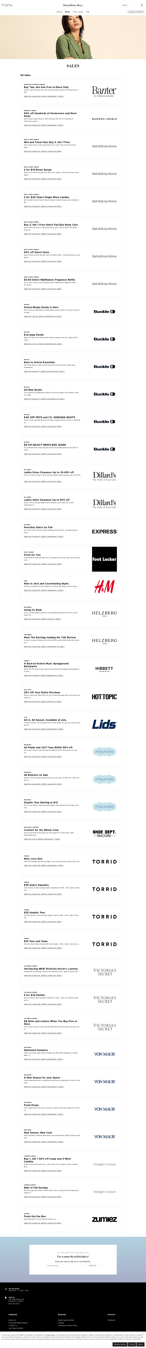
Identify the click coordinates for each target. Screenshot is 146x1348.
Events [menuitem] (59, 12)
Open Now (8, 4)
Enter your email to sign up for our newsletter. (73, 1261)
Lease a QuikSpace (136, 12)
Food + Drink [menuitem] (78, 12)
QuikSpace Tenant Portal (67, 1325)
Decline (140, 1344)
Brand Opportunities (66, 1320)
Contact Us (13, 1325)
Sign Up (92, 1265)
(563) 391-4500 (14, 1303)
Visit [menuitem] (87, 12)
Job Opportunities (16, 1328)
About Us (12, 1320)
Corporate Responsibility (18, 1323)
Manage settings (120, 1344)
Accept (131, 1344)
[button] (143, 1334)
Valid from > (44, 96)
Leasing (61, 1323)
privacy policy (50, 1335)
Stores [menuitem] (67, 12)
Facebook (111, 1320)
